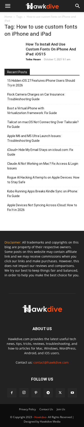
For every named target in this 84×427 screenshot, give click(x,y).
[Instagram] (23, 392)
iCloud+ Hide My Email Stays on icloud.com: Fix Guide (40, 152)
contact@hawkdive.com (51, 362)
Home (8, 17)
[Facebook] (11, 392)
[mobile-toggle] (7, 6)
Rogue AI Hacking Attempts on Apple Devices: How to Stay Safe (43, 180)
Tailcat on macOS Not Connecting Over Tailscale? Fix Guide (43, 124)
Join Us (61, 409)
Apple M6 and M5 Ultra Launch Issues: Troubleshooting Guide (34, 138)
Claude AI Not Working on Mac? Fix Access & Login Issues (42, 166)
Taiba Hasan (33, 59)
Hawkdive (40, 417)
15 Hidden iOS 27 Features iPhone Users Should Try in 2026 (41, 83)
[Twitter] (60, 392)
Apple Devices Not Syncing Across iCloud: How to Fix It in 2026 (42, 207)
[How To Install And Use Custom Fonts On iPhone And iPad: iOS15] (13, 51)
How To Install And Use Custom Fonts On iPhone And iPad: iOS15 (51, 49)
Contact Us (46, 409)
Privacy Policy (27, 409)
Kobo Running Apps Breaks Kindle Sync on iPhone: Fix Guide (42, 194)
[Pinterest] (36, 392)
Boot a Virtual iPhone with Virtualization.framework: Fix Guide (32, 110)
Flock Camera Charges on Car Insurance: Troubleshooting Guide (36, 97)
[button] (77, 6)
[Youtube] (72, 392)
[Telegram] (48, 392)
